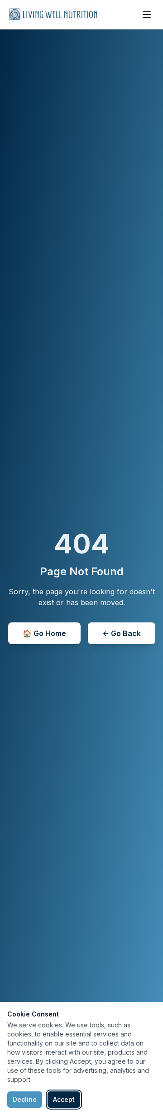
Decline (25, 1099)
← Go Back (121, 633)
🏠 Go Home (44, 633)
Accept (64, 1099)
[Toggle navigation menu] (147, 14)
